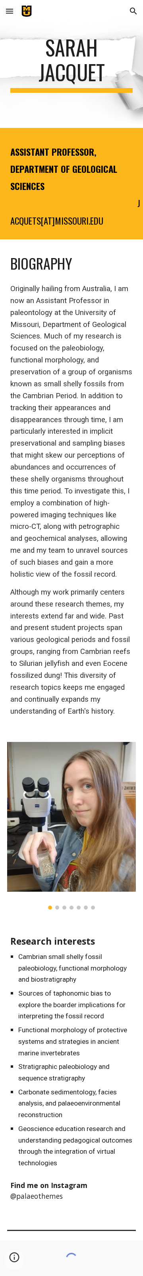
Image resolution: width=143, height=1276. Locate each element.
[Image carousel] (71, 825)
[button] (9, 11)
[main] (71, 64)
